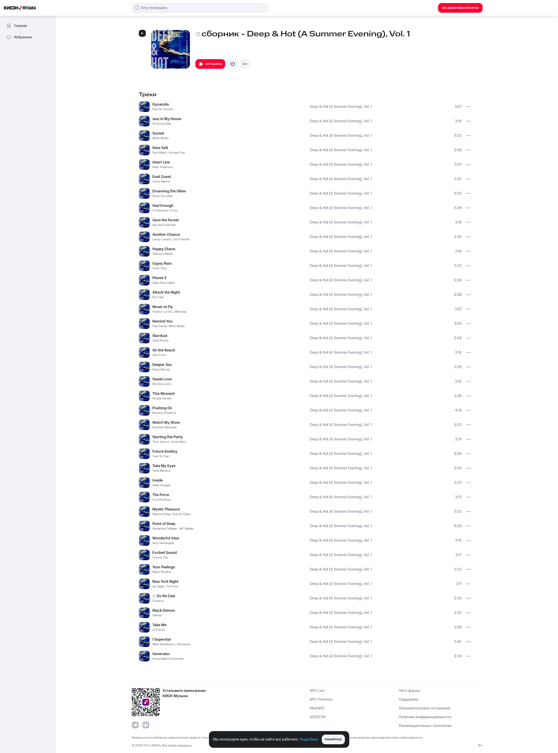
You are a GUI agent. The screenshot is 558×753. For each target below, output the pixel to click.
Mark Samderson (163, 644)
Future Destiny (164, 451)
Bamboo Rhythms (164, 413)
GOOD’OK (318, 717)
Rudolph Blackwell (164, 427)
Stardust (159, 335)
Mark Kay (180, 312)
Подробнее (309, 739)
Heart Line (161, 162)
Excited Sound (164, 552)
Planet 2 (159, 278)
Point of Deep (163, 523)
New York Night (165, 581)
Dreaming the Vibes (169, 191)
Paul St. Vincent (162, 109)
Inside (157, 480)
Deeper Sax (162, 364)
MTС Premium (321, 699)
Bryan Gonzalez (162, 196)
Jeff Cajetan (186, 528)
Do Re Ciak (166, 596)
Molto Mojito (160, 138)
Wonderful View (165, 538)
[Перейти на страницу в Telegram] (135, 724)
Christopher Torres (164, 210)
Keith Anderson (162, 167)
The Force (160, 495)
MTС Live (317, 690)
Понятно (333, 739)
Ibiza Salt (160, 148)
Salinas (157, 615)
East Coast (161, 176)
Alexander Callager (164, 528)
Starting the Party (167, 437)
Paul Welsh (159, 153)
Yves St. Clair (160, 456)
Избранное (23, 37)
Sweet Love (162, 379)
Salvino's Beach (162, 254)
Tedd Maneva (161, 471)
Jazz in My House (166, 119)
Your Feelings (163, 567)
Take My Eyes (163, 466)
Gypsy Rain (162, 263)
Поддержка (408, 699)
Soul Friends (181, 239)
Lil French (158, 630)
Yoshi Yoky (159, 268)
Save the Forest (165, 220)
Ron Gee (158, 297)
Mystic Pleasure (166, 509)
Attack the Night (166, 292)
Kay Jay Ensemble (164, 225)
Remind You (162, 321)
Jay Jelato (158, 586)
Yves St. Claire (181, 514)
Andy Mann (178, 442)
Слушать (213, 64)
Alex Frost (159, 355)
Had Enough (162, 205)
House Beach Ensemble (168, 659)
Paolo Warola (161, 369)
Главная (20, 25)
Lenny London (161, 239)
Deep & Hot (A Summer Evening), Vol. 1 (341, 106)
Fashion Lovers (162, 312)
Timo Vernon (160, 442)
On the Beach (163, 350)
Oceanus (158, 601)
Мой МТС (317, 708)
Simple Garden (162, 398)
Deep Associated (163, 283)
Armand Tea (177, 153)
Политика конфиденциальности (425, 717)
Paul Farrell (159, 326)
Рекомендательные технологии (425, 725)
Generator (161, 654)
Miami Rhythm (161, 572)
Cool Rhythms (161, 500)
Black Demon (163, 610)
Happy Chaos (163, 249)
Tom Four (172, 586)
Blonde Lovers (161, 384)
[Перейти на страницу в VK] (145, 724)
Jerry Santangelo (163, 543)
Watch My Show (166, 422)
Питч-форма (409, 690)
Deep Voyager (161, 485)
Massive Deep (161, 514)
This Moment (163, 393)
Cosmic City (160, 557)
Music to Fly (162, 307)
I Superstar (161, 639)
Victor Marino (161, 181)
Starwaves (183, 644)
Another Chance (166, 234)
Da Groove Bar (161, 124)
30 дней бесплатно (460, 8)
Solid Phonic (160, 340)
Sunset (158, 133)
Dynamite (160, 104)
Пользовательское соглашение (424, 708)
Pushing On (162, 408)
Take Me (159, 625)
